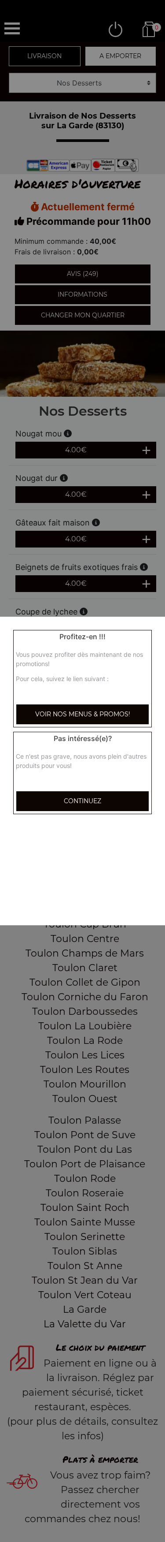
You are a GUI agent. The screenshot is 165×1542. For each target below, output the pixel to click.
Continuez (82, 801)
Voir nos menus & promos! (82, 714)
